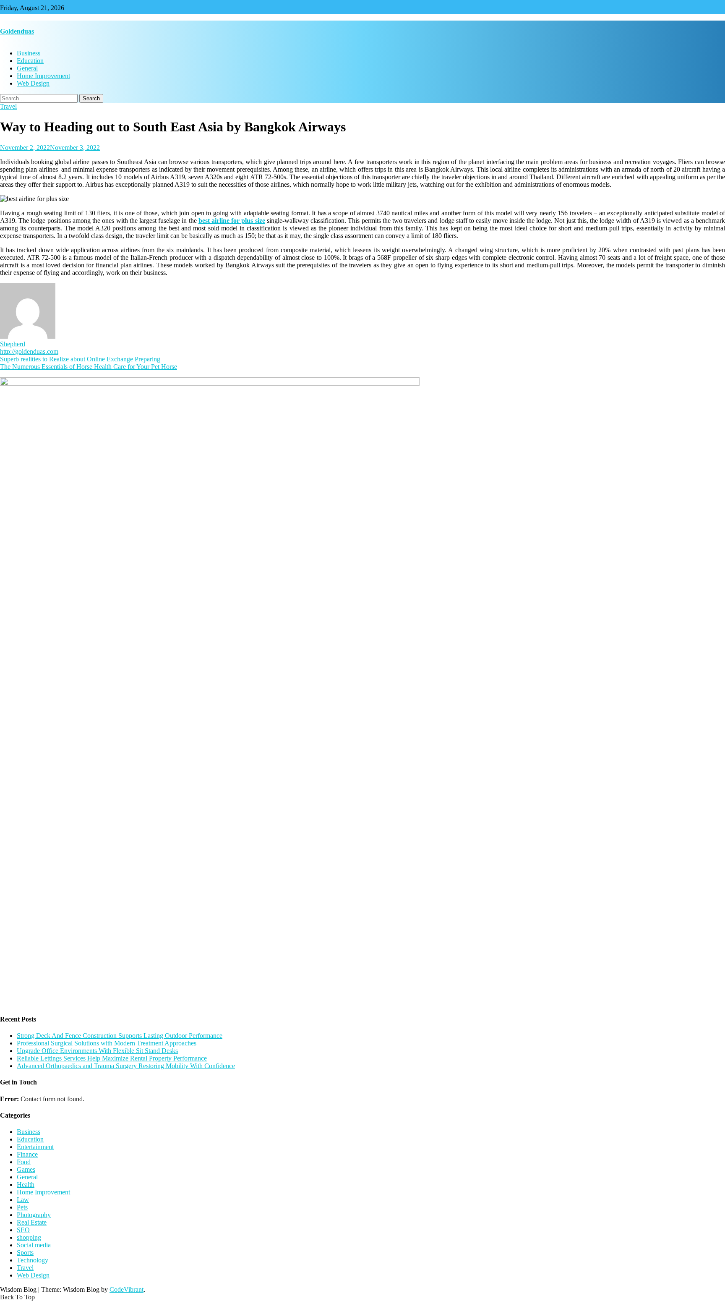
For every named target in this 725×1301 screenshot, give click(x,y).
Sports (25, 1252)
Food (24, 1161)
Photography (34, 1214)
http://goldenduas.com (29, 351)
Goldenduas (17, 31)
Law (23, 1199)
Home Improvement (43, 75)
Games (26, 1169)
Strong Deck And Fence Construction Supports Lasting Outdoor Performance (119, 1035)
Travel (8, 106)
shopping (29, 1237)
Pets (22, 1207)
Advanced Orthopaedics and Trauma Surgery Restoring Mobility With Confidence (126, 1065)
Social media (34, 1245)
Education (30, 60)
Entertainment (35, 1146)
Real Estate (32, 1222)
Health (25, 1184)
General (27, 68)
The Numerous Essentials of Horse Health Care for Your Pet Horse (88, 366)
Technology (32, 1260)
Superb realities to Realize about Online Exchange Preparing (80, 359)
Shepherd (12, 343)
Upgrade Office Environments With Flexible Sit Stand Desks (97, 1050)
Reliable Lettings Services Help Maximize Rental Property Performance (112, 1058)
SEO (23, 1229)
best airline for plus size (231, 220)
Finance (27, 1154)
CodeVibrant (126, 1289)
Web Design (33, 83)
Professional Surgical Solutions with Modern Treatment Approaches (106, 1043)
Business (28, 53)
